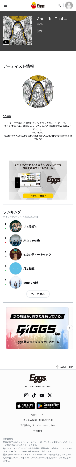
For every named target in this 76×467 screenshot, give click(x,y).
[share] (39, 31)
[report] (44, 31)
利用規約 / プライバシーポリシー (38, 425)
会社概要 (38, 430)
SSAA (39, 23)
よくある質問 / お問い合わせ (38, 419)
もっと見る (38, 294)
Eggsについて (38, 414)
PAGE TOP (66, 367)
